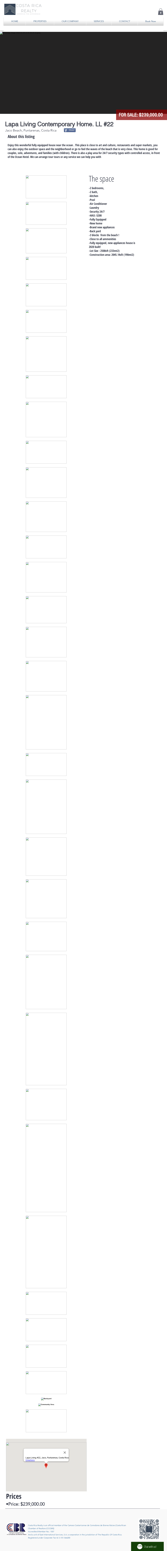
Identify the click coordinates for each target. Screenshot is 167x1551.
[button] (160, 11)
